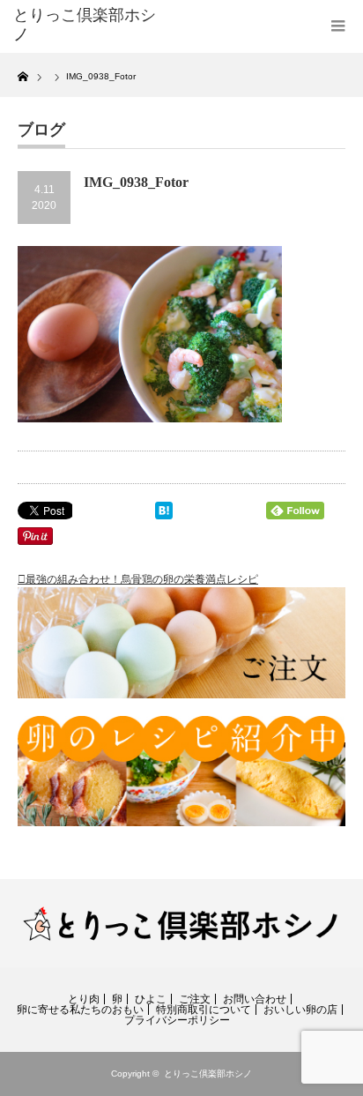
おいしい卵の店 (300, 1009)
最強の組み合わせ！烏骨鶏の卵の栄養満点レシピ (142, 579)
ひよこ (151, 999)
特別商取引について (203, 1009)
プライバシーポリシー (177, 1020)
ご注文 (195, 999)
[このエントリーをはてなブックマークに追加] (164, 514)
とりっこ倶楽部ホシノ (208, 1073)
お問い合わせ (254, 999)
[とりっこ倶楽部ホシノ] (86, 25)
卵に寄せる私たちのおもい (80, 1009)
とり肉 (84, 999)
